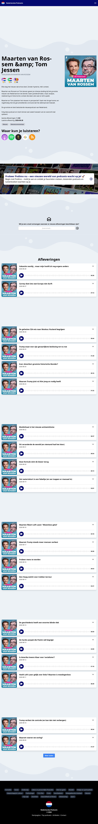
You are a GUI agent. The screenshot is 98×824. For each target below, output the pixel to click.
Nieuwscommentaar (17, 124)
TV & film (40, 793)
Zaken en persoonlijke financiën (42, 790)
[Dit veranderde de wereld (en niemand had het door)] (9, 449)
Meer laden (49, 756)
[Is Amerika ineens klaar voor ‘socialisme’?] (9, 662)
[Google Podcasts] (25, 137)
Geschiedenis (58, 793)
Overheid (35, 797)
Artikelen (56, 815)
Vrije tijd (25, 797)
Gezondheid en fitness (48, 797)
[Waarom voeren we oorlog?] (9, 743)
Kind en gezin (61, 790)
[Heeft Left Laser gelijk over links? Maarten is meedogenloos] (9, 680)
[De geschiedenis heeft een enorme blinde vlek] (9, 627)
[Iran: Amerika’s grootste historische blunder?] (9, 369)
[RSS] (32, 137)
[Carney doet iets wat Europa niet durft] (9, 289)
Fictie (49, 793)
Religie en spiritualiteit (84, 790)
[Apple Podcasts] (4, 137)
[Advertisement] (49, 22)
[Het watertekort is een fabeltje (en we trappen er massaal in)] (9, 484)
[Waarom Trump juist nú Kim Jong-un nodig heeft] (9, 386)
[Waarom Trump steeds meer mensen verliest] (9, 547)
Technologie (30, 793)
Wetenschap (63, 797)
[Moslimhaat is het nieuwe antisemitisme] (9, 432)
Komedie (8, 790)
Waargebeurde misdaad (74, 793)
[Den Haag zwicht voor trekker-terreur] (9, 582)
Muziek (71, 790)
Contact (63, 815)
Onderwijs (25, 790)
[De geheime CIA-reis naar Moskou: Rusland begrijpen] (9, 334)
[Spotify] (11, 137)
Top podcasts (46, 815)
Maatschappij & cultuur (15, 793)
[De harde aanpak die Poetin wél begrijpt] (9, 645)
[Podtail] (18, 137)
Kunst (16, 790)
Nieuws (5, 124)
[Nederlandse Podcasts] (49, 804)
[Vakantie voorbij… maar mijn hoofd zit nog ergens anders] (9, 271)
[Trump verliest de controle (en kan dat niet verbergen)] (9, 725)
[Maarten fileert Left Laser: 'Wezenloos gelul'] (9, 530)
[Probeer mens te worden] (9, 564)
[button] (95, 3)
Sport (73, 797)
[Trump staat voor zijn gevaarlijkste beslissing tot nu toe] (9, 352)
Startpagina (36, 815)
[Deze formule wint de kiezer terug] (9, 467)
